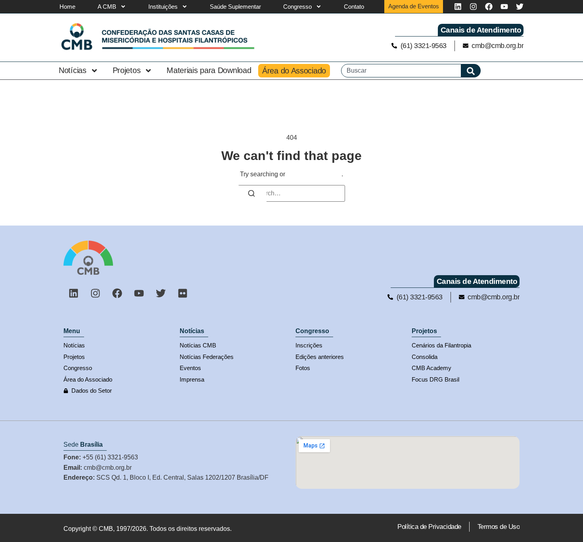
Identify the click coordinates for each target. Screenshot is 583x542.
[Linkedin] (458, 6)
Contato (354, 6)
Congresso (297, 6)
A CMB (107, 6)
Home (67, 6)
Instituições (163, 6)
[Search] (251, 194)
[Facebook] (489, 6)
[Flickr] (182, 293)
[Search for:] (291, 193)
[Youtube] (504, 6)
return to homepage (314, 174)
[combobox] (401, 70)
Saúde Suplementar (235, 6)
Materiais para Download (209, 70)
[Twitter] (520, 6)
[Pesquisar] (471, 70)
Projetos (127, 70)
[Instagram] (473, 6)
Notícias (72, 70)
